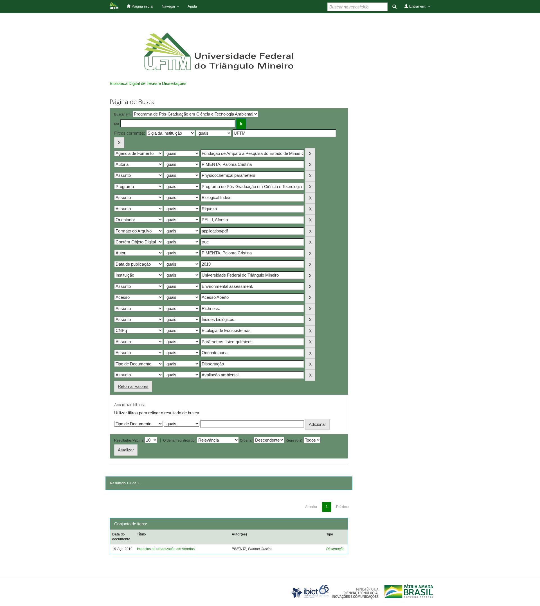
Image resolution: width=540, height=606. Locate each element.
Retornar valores (133, 386)
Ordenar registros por (179, 440)
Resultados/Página (128, 440)
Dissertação (335, 549)
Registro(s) (293, 440)
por (116, 124)
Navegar (169, 6)
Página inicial (141, 6)
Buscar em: (122, 114)
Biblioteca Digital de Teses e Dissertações (148, 83)
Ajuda (192, 6)
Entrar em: (418, 6)
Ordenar (246, 440)
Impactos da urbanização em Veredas (166, 549)
